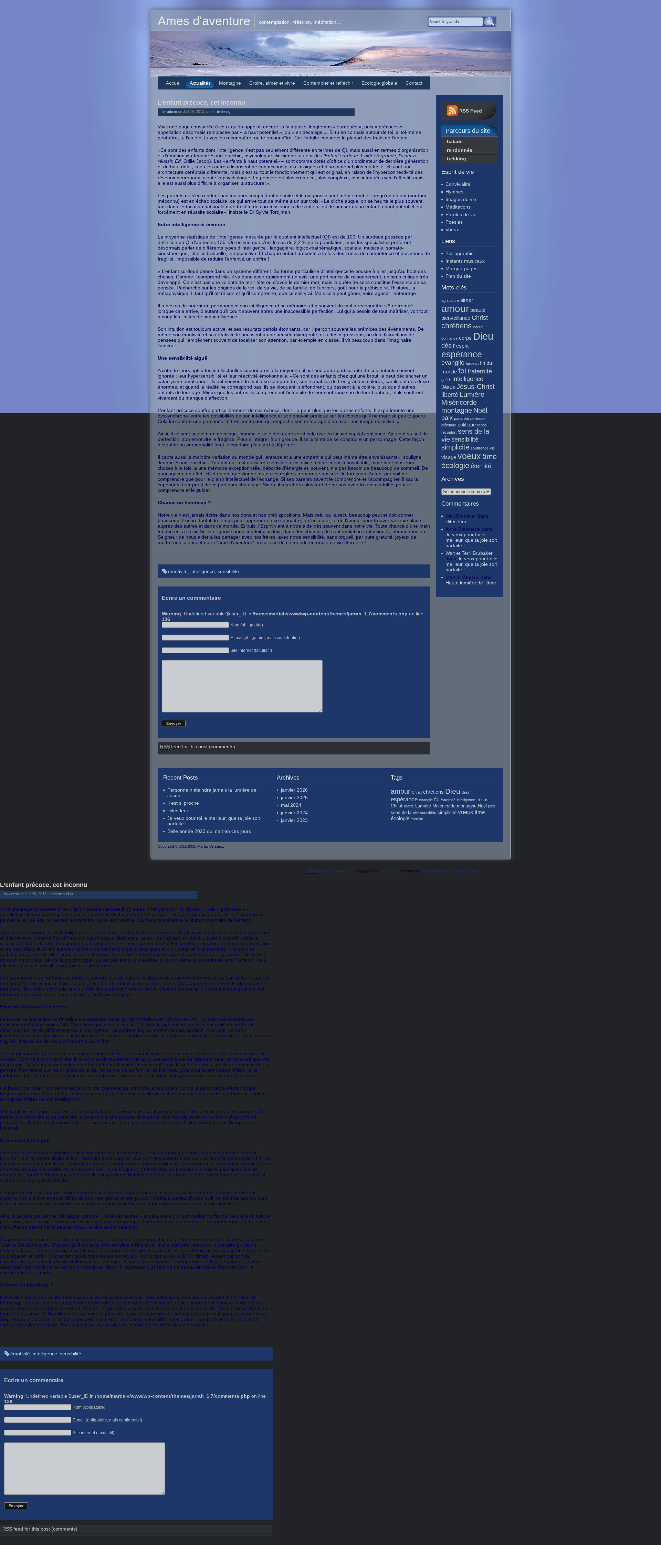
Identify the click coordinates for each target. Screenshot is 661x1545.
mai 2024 (291, 805)
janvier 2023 (294, 820)
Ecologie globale (379, 83)
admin (172, 111)
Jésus (448, 387)
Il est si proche (183, 803)
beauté (477, 310)
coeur (478, 327)
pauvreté (461, 418)
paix (447, 417)
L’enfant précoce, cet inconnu (201, 102)
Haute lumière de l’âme (470, 582)
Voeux (452, 229)
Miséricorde (459, 402)
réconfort (449, 432)
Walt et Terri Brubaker (469, 553)
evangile (452, 362)
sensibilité (228, 571)
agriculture (450, 300)
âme (489, 456)
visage (448, 457)
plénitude (448, 425)
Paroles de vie (460, 214)
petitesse (477, 418)
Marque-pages (461, 268)
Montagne (230, 83)
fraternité (480, 371)
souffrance (480, 448)
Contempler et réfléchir (328, 83)
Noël (480, 410)
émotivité (178, 571)
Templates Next (367, 871)
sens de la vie (405, 812)
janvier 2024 (294, 812)
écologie (455, 465)
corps (465, 338)
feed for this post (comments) (197, 746)
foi (462, 371)
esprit (462, 346)
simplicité (455, 447)
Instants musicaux (465, 261)
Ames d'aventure (204, 21)
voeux (469, 456)
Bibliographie (459, 253)
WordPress (410, 871)
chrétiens (456, 325)
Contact (414, 83)
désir (448, 345)
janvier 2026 (294, 790)
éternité (481, 466)
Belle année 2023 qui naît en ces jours (209, 831)
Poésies (454, 222)
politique (467, 424)
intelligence (202, 571)
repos (482, 425)
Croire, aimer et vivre (272, 83)
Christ (480, 317)
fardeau (472, 363)
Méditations (458, 207)
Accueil (173, 83)
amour (455, 308)
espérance (461, 354)
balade (455, 141)
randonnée (459, 150)
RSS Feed (470, 111)
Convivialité (457, 184)
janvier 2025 (294, 797)
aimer (466, 300)
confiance (449, 338)
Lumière (472, 394)
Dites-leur (455, 521)
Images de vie (460, 199)
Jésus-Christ (476, 386)
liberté (449, 394)
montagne (456, 410)
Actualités (200, 83)
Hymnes (454, 191)
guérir (446, 380)
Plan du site (458, 276)
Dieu (483, 336)
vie (492, 448)
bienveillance (455, 318)
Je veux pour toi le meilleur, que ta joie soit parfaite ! (471, 540)
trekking (223, 111)
